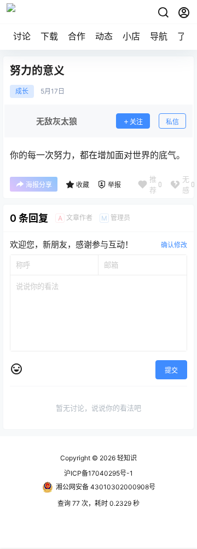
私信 (172, 122)
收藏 (82, 185)
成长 (21, 91)
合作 (76, 36)
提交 (171, 370)
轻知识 (126, 458)
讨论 (22, 36)
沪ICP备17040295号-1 (98, 473)
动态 (104, 36)
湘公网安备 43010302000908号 (105, 487)
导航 (158, 36)
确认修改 (174, 245)
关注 (136, 122)
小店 (131, 36)
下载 (49, 36)
